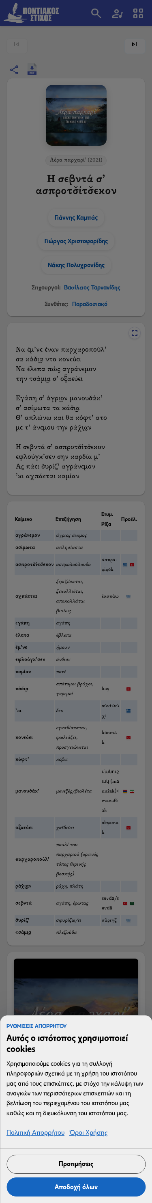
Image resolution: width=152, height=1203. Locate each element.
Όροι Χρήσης (88, 1133)
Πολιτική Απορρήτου (35, 1133)
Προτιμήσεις (76, 1163)
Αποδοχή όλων (76, 1187)
